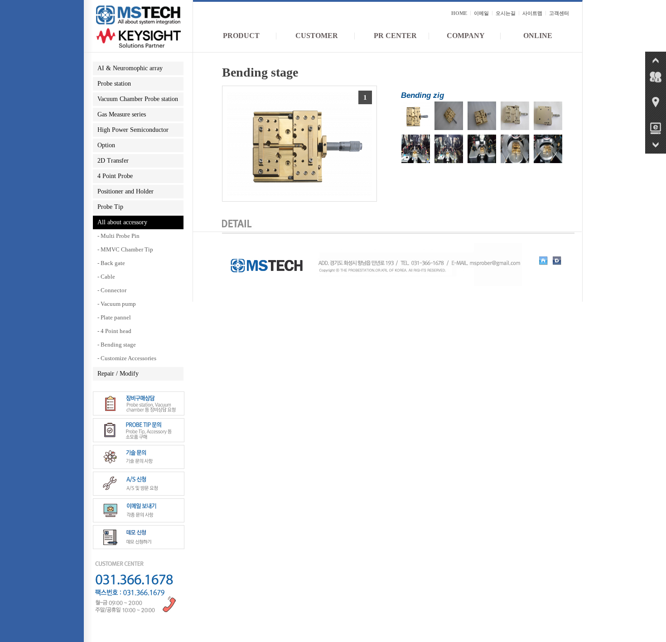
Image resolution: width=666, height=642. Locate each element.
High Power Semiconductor (133, 129)
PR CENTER (395, 35)
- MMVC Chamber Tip (125, 249)
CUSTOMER (316, 35)
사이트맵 (532, 13)
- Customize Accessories (126, 358)
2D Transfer (113, 160)
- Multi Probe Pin (118, 235)
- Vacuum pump (116, 303)
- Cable (106, 276)
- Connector (111, 290)
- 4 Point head (114, 331)
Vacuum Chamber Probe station (137, 99)
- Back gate (111, 263)
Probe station (114, 83)
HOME (459, 13)
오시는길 (506, 13)
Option (106, 145)
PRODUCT (241, 35)
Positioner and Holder (125, 191)
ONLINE (537, 35)
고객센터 (559, 13)
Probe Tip (110, 206)
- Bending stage (116, 344)
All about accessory (122, 222)
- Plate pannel (114, 317)
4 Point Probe (115, 176)
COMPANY (466, 35)
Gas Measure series (121, 114)
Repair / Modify (118, 373)
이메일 (481, 13)
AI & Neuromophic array (130, 68)
